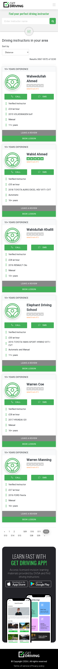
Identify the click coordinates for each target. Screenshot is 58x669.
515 (19, 536)
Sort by (5, 46)
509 (25, 531)
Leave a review (29, 133)
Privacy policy (37, 666)
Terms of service (22, 666)
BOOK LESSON (29, 138)
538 (31, 536)
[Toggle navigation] (53, 5)
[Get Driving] (13, 5)
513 (5, 536)
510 (32, 531)
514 (12, 536)
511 (39, 531)
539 (38, 536)
